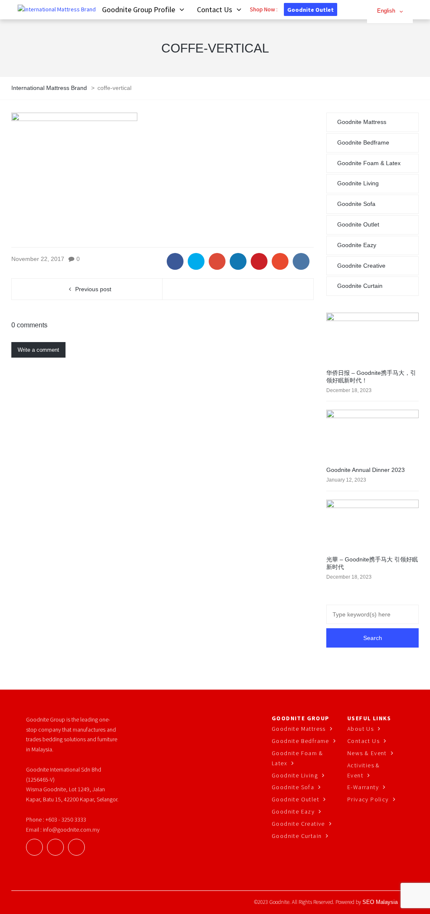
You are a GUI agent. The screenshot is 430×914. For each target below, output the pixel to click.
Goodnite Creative (361, 265)
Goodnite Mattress (361, 122)
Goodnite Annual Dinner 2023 (365, 469)
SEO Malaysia (380, 902)
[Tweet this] (196, 261)
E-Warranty (363, 787)
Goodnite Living (358, 183)
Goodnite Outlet (310, 9)
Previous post (93, 289)
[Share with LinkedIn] (238, 261)
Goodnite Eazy (356, 245)
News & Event (367, 753)
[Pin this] (259, 261)
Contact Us (363, 741)
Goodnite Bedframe (363, 142)
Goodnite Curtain (360, 285)
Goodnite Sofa (356, 203)
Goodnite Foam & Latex (369, 163)
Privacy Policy (368, 799)
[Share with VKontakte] (301, 261)
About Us (360, 728)
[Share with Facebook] (175, 261)
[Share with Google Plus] (217, 261)
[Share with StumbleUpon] (280, 261)
